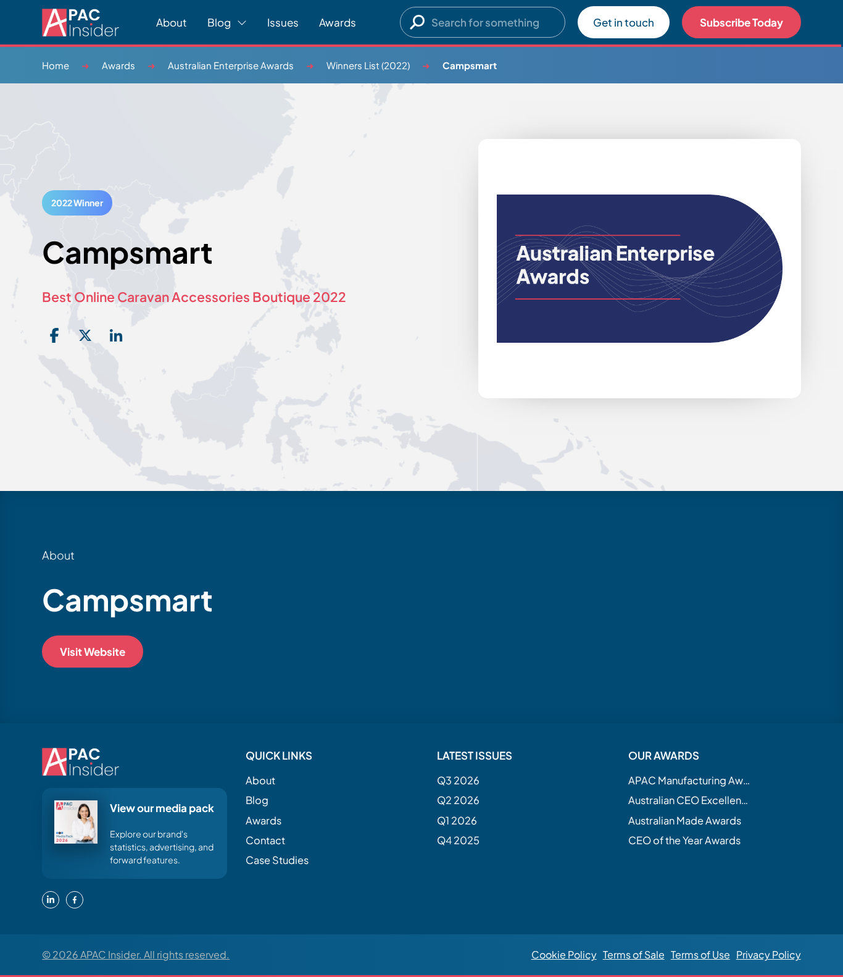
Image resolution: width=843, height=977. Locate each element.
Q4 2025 (458, 840)
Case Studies (277, 859)
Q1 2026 (457, 820)
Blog (257, 800)
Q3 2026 (458, 780)
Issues (283, 22)
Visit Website (92, 651)
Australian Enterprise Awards (231, 65)
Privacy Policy (768, 954)
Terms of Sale (634, 954)
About (171, 22)
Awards (337, 22)
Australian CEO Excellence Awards (690, 800)
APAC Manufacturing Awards (690, 780)
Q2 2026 (458, 800)
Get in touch (623, 22)
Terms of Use (700, 954)
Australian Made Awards (684, 820)
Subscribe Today (741, 22)
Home (55, 65)
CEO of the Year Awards (684, 840)
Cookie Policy (564, 954)
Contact (265, 840)
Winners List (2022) (368, 65)
